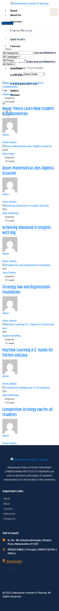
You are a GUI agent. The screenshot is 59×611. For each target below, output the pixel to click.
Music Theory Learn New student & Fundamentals (28, 111)
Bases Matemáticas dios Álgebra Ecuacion (28, 171)
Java (5, 272)
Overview (16, 21)
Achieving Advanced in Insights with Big (26, 230)
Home (13, 10)
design (9, 94)
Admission (7, 23)
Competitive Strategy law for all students (27, 412)
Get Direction (14, 561)
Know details (9, 142)
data (4, 153)
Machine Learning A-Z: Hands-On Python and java (27, 353)
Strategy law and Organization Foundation (26, 290)
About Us (15, 15)
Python (12, 272)
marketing (13, 213)
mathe (11, 153)
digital (5, 335)
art (3, 94)
